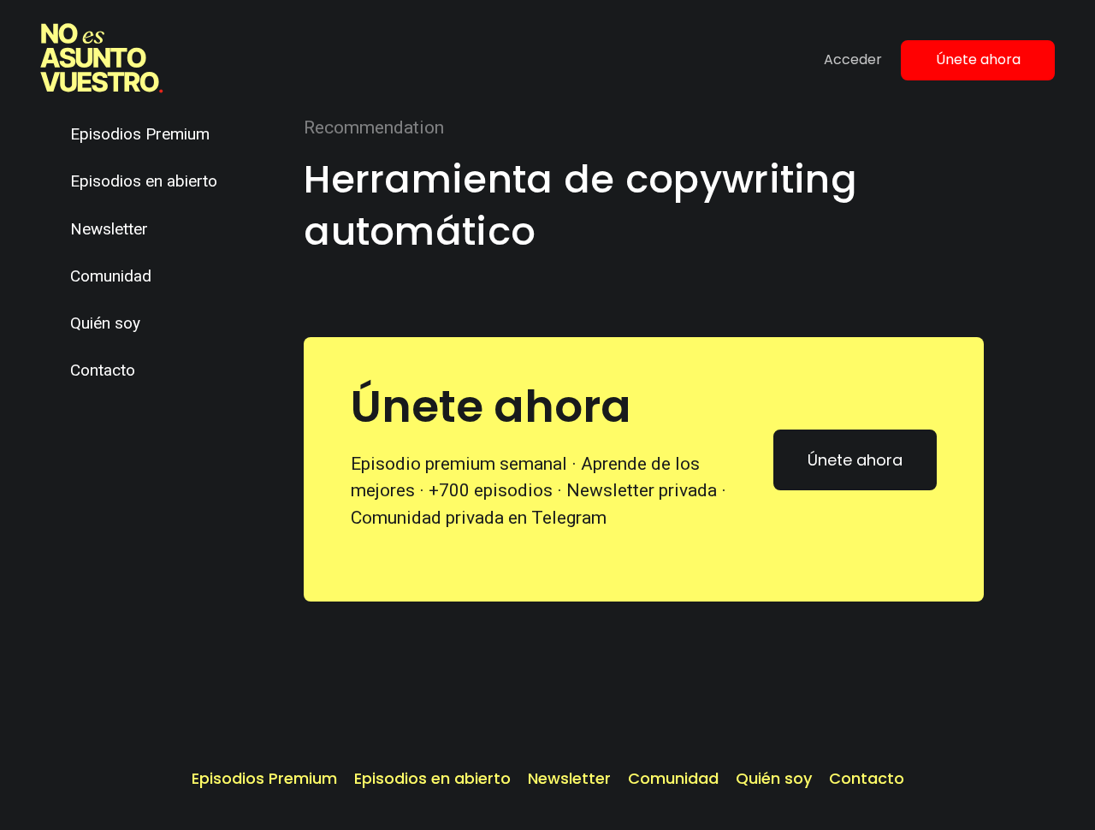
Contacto (102, 370)
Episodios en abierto (143, 181)
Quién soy (105, 323)
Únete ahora (978, 59)
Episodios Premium (140, 134)
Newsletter (109, 229)
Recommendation (374, 127)
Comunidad (110, 276)
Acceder (853, 59)
